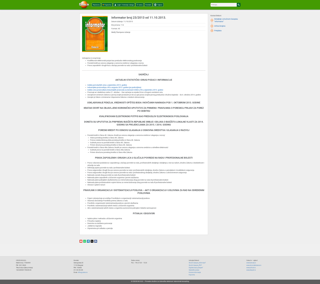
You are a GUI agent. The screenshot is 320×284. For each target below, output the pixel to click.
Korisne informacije (195, 272)
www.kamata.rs (251, 263)
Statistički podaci (194, 270)
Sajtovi (159, 5)
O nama (139, 5)
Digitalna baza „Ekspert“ (196, 268)
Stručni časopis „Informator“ (197, 263)
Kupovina (107, 5)
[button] (238, 5)
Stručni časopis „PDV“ (195, 265)
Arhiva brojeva (219, 26)
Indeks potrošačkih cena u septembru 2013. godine (107, 85)
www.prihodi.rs (251, 268)
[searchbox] (225, 5)
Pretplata (218, 31)
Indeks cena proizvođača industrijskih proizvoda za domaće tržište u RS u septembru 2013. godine (125, 90)
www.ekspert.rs (251, 270)
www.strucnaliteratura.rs (253, 265)
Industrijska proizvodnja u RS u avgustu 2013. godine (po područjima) (114, 87)
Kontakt (148, 5)
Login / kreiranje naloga (125, 5)
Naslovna (96, 5)
